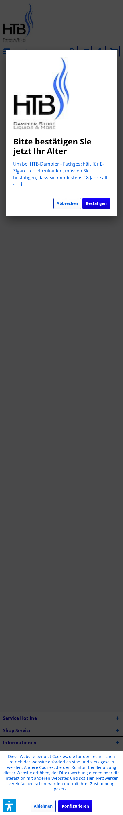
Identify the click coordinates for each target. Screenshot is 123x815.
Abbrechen (67, 203)
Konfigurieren (75, 806)
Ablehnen (43, 806)
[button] (9, 805)
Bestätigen (96, 203)
